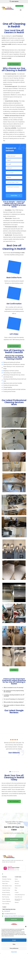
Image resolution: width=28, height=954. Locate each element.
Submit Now (14, 195)
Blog (16, 890)
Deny (14, 944)
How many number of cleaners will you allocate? (14, 705)
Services (4, 876)
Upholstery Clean (6, 888)
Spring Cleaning (6, 892)
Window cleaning (6, 894)
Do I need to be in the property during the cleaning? (14, 691)
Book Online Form (14, 277)
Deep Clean (5, 883)
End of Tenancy (5, 881)
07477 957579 (15, 1)
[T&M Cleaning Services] (8, 856)
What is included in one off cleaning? (13, 687)
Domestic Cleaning (6, 879)
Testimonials (18, 885)
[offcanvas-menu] (25, 5)
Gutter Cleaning (6, 899)
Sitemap (17, 902)
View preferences (14, 948)
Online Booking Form (20, 894)
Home (16, 879)
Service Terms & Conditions (18, 899)
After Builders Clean (7, 885)
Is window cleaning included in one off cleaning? (14, 695)
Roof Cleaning (5, 896)
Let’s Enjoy (14, 334)
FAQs (16, 888)
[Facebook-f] (2, 874)
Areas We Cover (18, 896)
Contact (17, 892)
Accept (14, 940)
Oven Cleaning (5, 903)
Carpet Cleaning (6, 890)
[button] (26, 926)
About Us (17, 881)
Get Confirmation (14, 304)
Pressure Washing (6, 901)
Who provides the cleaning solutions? (14, 702)
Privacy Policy (14, 951)
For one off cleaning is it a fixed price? (14, 699)
